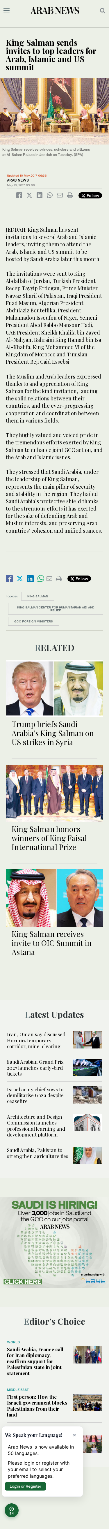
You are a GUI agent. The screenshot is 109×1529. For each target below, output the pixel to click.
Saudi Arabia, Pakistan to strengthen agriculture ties (37, 1153)
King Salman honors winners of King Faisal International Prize (49, 838)
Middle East (18, 1390)
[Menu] (6, 10)
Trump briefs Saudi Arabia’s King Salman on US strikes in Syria (53, 733)
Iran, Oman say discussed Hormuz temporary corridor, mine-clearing (36, 1040)
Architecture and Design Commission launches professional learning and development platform (36, 1125)
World (13, 1342)
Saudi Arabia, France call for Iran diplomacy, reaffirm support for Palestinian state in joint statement (35, 1361)
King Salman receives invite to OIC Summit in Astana (52, 943)
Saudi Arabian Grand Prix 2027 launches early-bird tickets (35, 1067)
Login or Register (25, 1486)
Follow (92, 195)
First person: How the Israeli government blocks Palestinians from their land (37, 1405)
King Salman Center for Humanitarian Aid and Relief (55, 609)
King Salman (37, 596)
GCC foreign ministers (33, 621)
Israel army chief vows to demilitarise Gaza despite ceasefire (35, 1095)
